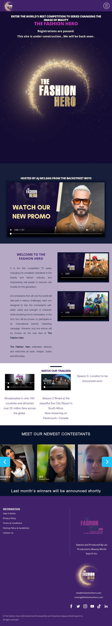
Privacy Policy (9, 518)
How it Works (9, 513)
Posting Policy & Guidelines (16, 528)
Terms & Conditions (12, 523)
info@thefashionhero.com (88, 593)
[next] (107, 462)
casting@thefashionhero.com (88, 597)
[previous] (5, 462)
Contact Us (8, 532)
